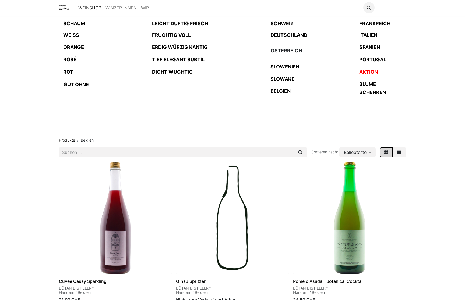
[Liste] (399, 152)
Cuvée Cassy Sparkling (83, 281)
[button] (369, 7)
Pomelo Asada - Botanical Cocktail (328, 281)
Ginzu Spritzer (191, 281)
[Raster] (386, 152)
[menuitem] (89, 7)
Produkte (67, 140)
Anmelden (391, 7)
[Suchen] (300, 152)
